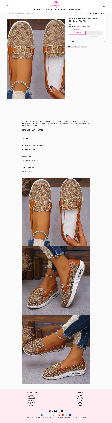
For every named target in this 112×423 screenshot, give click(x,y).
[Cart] (104, 6)
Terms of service (59, 417)
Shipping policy (67, 417)
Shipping (78, 26)
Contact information (76, 417)
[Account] (101, 6)
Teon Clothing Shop (33, 417)
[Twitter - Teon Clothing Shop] (91, 14)
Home (8, 13)
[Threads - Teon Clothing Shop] (93, 14)
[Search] (8, 6)
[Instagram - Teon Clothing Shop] (99, 14)
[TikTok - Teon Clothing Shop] (101, 14)
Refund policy (45, 417)
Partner (39, 417)
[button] (94, 33)
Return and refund (74, 29)
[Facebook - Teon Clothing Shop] (96, 14)
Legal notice (83, 417)
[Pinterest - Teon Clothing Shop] (104, 14)
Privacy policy (52, 417)
